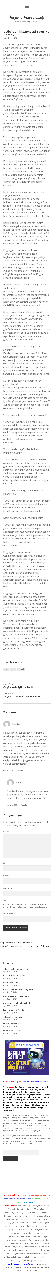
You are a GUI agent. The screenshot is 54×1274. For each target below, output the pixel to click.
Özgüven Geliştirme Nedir (18, 687)
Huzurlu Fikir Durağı (27, 18)
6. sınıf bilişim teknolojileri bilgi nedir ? (18, 989)
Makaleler (16, 662)
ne (13, 669)
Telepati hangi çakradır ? (13, 1017)
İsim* (5, 863)
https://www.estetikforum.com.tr (17, 942)
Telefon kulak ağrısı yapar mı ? (15, 969)
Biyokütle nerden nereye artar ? (16, 996)
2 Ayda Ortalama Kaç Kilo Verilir (21, 696)
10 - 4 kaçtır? (9, 914)
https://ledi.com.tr (9, 946)
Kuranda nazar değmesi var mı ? (16, 1010)
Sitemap (45, 946)
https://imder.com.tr (30, 946)
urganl (21, 669)
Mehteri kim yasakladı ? (12, 1024)
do (6, 669)
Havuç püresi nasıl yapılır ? (14, 976)
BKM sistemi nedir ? (11, 982)
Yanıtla (20, 771)
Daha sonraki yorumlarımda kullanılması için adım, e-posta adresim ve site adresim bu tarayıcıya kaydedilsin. (26, 905)
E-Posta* (6, 876)
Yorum (6, 832)
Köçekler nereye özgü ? (12, 1030)
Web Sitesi (7, 888)
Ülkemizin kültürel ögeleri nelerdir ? (17, 1003)
